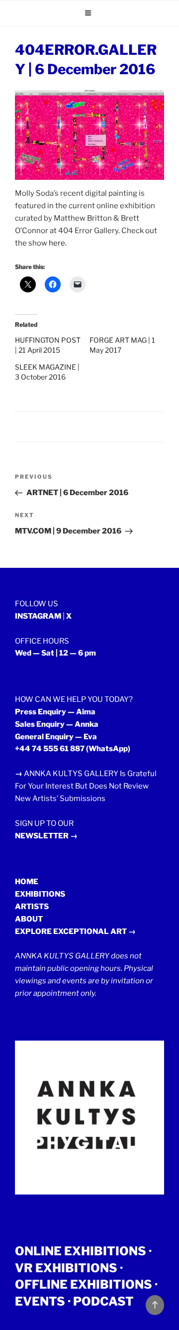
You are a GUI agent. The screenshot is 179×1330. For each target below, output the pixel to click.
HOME (26, 881)
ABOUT (29, 919)
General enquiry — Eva (56, 736)
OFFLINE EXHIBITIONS (83, 1284)
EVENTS (40, 1301)
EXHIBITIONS (40, 894)
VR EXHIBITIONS (66, 1268)
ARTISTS (32, 906)
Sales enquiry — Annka (56, 724)
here (57, 243)
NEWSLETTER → (46, 835)
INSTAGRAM (38, 616)
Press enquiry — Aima (55, 711)
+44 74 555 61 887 (50, 748)
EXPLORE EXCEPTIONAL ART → (75, 931)
